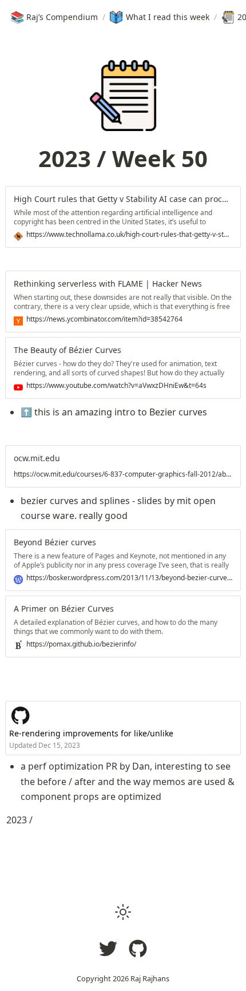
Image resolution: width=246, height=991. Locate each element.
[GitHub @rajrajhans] (138, 948)
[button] (123, 912)
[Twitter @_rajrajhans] (108, 948)
